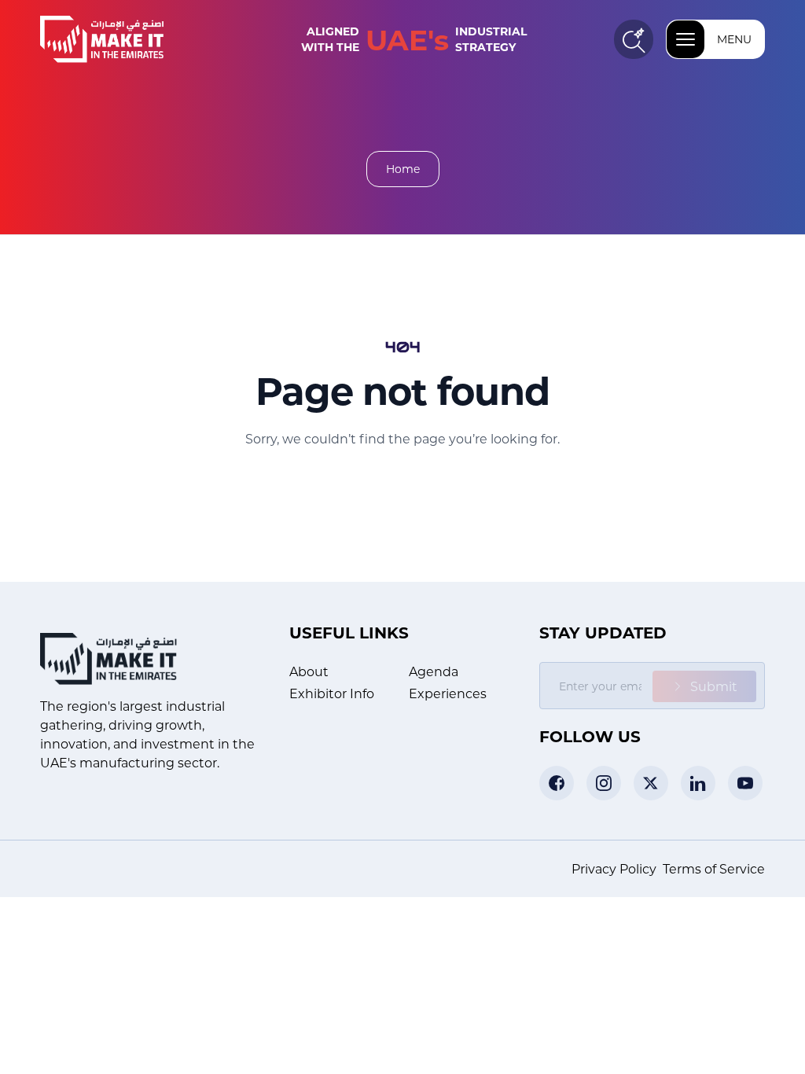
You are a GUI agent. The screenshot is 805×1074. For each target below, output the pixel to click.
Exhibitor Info (331, 693)
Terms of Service (714, 868)
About (309, 671)
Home (403, 168)
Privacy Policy (614, 868)
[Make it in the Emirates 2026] (126, 39)
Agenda (433, 671)
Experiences (448, 693)
